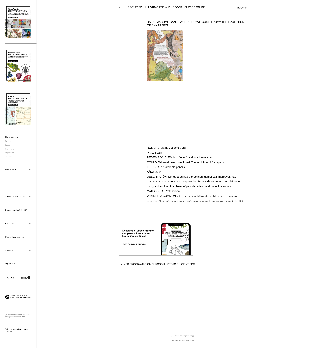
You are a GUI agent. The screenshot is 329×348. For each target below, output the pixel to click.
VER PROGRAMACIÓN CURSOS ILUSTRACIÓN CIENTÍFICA (159, 264)
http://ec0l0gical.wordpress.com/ (193, 157)
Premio (8, 141)
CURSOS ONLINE (194, 7)
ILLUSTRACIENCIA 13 (157, 7)
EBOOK (177, 7)
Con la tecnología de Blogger (185, 336)
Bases (7, 145)
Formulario (9, 149)
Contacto (8, 157)
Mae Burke (190, 341)
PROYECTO (135, 7)
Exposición (9, 153)
